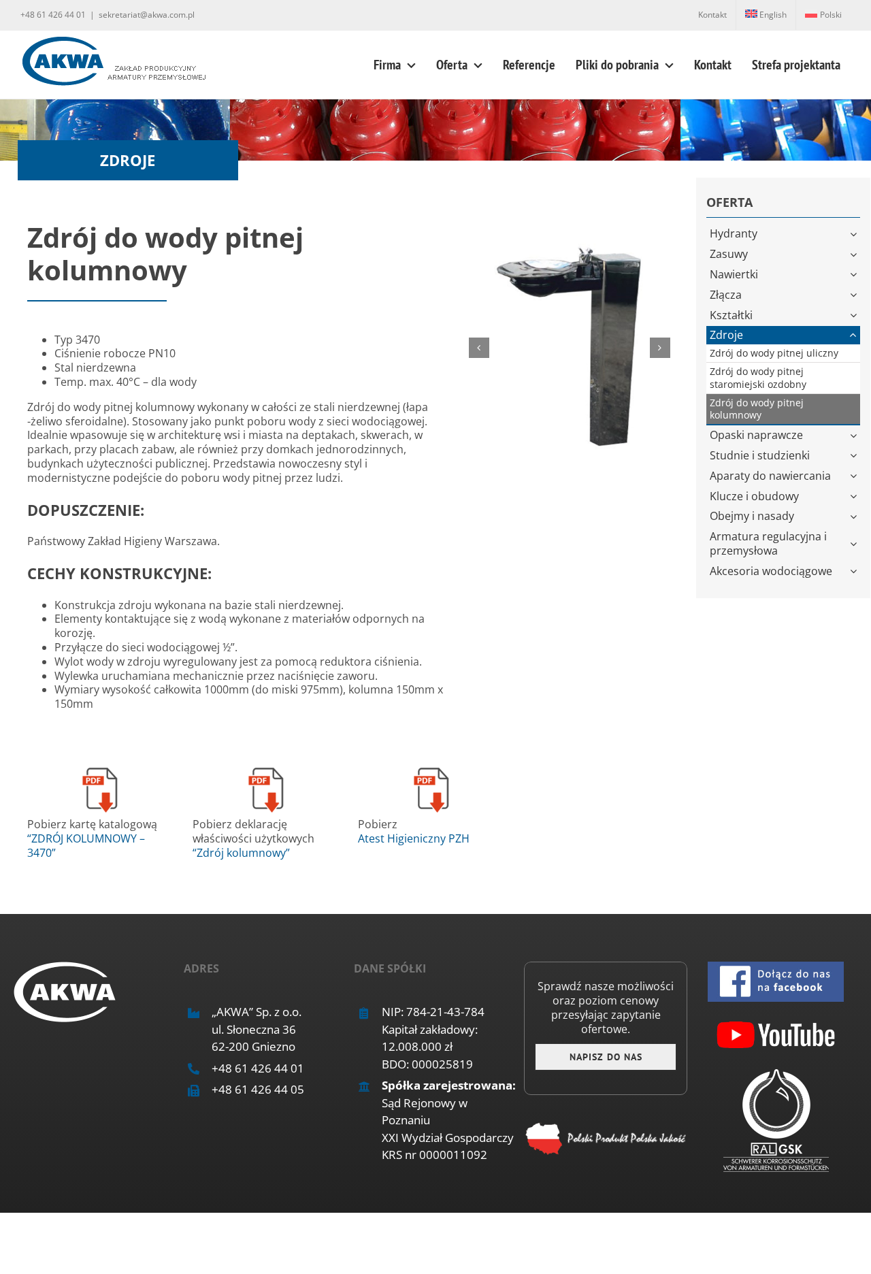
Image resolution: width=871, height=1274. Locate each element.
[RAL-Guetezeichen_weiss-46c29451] (776, 1074)
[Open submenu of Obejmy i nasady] (855, 516)
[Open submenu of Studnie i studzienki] (855, 455)
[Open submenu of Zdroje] (855, 335)
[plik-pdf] (100, 768)
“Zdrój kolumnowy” (241, 852)
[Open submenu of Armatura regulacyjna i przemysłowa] (855, 543)
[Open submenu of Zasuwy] (855, 254)
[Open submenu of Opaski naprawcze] (855, 435)
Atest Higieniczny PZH (414, 838)
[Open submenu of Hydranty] (855, 234)
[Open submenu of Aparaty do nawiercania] (855, 476)
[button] (479, 348)
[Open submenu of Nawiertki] (855, 274)
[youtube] (776, 1020)
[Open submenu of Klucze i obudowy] (855, 496)
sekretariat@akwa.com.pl (147, 14)
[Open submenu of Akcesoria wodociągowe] (855, 571)
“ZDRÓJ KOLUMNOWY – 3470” (86, 845)
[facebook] (776, 967)
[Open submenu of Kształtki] (855, 315)
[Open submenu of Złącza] (855, 295)
